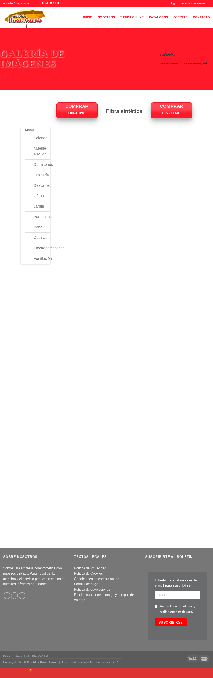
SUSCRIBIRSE (171, 622)
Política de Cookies (88, 573)
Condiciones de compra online (96, 579)
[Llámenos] (163, 3)
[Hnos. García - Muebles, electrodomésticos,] (34, 17)
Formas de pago (86, 584)
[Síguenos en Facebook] (151, 3)
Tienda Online (132, 17)
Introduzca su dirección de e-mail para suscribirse (176, 583)
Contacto (201, 17)
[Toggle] (30, 136)
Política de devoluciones (92, 589)
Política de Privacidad (90, 568)
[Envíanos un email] (159, 3)
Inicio (87, 17)
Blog (172, 3)
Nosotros (106, 17)
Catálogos (158, 17)
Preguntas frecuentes (192, 3)
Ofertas (180, 17)
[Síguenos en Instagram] (155, 3)
